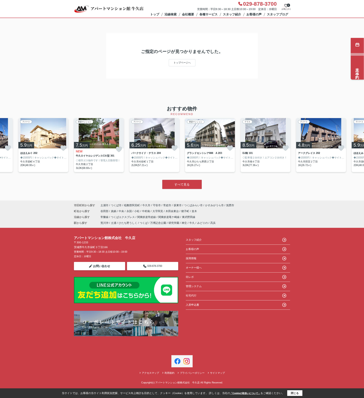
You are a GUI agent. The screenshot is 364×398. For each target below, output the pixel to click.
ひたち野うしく (128, 222)
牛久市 (146, 205)
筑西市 (230, 205)
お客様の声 (254, 14)
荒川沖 (104, 222)
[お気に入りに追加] (8, 148)
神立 (184, 222)
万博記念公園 (158, 222)
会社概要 (188, 14)
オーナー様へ (194, 267)
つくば (144, 222)
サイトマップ (217, 372)
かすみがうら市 (214, 205)
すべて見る (182, 184)
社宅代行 (191, 295)
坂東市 (178, 205)
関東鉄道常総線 (147, 217)
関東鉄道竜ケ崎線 (169, 217)
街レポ (190, 276)
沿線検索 (171, 14)
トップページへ (182, 62)
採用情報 (191, 258)
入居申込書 (192, 304)
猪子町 (185, 211)
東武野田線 (188, 217)
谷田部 (104, 211)
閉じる (295, 393)
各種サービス (208, 14)
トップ (154, 14)
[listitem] (99, 145)
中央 (122, 211)
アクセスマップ (150, 372)
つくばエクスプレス (123, 217)
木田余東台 (173, 211)
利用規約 (169, 372)
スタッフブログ (277, 14)
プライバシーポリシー (192, 372)
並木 (194, 211)
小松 (137, 211)
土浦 (113, 222)
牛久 (192, 222)
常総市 (167, 205)
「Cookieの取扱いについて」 (245, 393)
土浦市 (104, 205)
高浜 (213, 222)
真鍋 (114, 211)
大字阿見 (158, 211)
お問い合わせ (101, 266)
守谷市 (157, 205)
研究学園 (174, 222)
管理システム (194, 286)
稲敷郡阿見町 (132, 205)
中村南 (146, 211)
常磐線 (104, 217)
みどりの (202, 222)
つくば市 (116, 205)
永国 (129, 211)
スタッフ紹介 (232, 14)
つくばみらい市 (193, 205)
